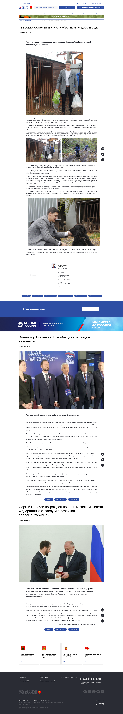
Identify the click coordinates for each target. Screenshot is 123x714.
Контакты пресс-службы (48, 681)
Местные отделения (61, 12)
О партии (21, 12)
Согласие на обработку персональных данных (30, 709)
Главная (21, 20)
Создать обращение (90, 309)
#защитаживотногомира (65, 295)
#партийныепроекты (95, 295)
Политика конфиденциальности (27, 706)
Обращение (67, 7)
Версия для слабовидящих (97, 3)
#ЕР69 (26, 295)
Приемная (74, 12)
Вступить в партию (99, 12)
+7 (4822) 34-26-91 (90, 679)
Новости (37, 20)
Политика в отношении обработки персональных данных (33, 707)
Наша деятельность (45, 12)
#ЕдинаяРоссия (74, 499)
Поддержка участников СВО (61, 16)
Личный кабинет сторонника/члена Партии (90, 7)
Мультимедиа (85, 12)
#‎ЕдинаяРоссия (37, 295)
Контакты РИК (24, 681)
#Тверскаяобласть (50, 295)
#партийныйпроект (80, 295)
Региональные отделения (68, 677)
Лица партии (32, 12)
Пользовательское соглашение (27, 704)
